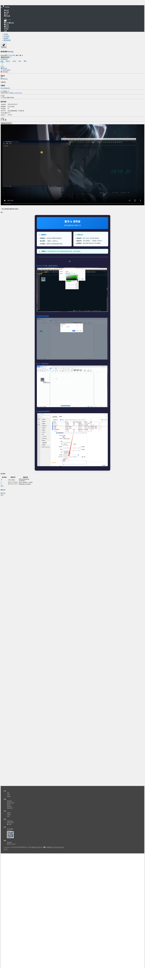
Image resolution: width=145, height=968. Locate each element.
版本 (8, 61)
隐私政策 (9, 842)
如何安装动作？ (4, 59)
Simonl (3, 55)
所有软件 (6, 36)
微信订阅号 (9, 830)
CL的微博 (10, 829)
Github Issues (10, 822)
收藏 (3, 95)
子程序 (8, 814)
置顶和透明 (7, 40)
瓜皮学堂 (9, 808)
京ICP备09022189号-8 (35, 847)
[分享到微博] (2, 120)
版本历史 (9, 806)
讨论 (14, 61)
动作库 (6, 34)
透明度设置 (7, 88)
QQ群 (9, 824)
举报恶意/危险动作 (6, 123)
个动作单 (4, 97)
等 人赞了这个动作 (17, 92)
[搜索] (5, 21)
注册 (5, 31)
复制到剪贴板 (5, 57)
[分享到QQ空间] (6, 120)
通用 (3, 79)
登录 (6, 29)
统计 (20, 61)
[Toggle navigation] (1, 7)
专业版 (8, 16)
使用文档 (9, 801)
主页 (7, 10)
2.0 (7, 14)
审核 (25, 61)
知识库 (8, 804)
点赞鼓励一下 (5, 91)
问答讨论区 (10, 821)
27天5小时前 (11, 55)
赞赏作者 (4, 68)
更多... (2, 486)
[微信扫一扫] (4, 120)
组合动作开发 (10, 802)
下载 (7, 12)
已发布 (11, 51)
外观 (8, 816)
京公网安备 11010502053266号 (54, 847)
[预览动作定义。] (11, 57)
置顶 (2, 88)
